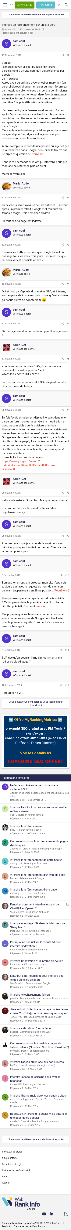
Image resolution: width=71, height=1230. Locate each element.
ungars (14, 949)
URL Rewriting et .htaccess (33, 863)
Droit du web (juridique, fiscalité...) (37, 1065)
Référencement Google (29, 830)
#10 (67, 575)
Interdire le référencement (26, 826)
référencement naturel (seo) (18, 33)
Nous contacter (10, 1158)
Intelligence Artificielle (37, 912)
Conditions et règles (12, 1164)
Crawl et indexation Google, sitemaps (42, 848)
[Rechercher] (66, 4)
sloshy (13, 863)
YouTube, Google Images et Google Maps (39, 1017)
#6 (67, 358)
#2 (67, 197)
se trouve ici (35, 154)
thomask (15, 1050)
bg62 (12, 830)
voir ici (40, 606)
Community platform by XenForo (33, 1223)
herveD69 (15, 964)
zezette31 (15, 848)
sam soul (10, 29)
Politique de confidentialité (16, 1170)
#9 (67, 536)
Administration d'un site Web (35, 1032)
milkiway (14, 893)
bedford (14, 1065)
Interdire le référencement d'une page (33, 889)
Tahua (13, 1017)
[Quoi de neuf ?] (58, 4)
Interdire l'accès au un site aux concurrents (37, 1062)
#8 (67, 492)
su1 (12, 815)
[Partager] (62, 55)
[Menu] (5, 5)
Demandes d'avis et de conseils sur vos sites (44, 998)
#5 (67, 323)
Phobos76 (15, 931)
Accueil (6, 1182)
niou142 (14, 1121)
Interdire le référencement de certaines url (36, 860)
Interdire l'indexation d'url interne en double (36, 961)
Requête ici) (62, 590)
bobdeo (14, 878)
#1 (67, 55)
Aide (4, 1176)
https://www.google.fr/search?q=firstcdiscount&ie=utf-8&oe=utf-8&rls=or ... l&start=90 (30, 465)
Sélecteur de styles (12, 1151)
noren (13, 1099)
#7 (67, 410)
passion (14, 998)
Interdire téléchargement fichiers (30, 994)
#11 (67, 650)
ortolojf (14, 793)
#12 (67, 685)
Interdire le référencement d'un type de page (37, 875)
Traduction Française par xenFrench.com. (23, 1226)
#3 (67, 244)
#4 (67, 284)
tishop (13, 1084)
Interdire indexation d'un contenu (30, 1028)
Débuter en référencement (30, 815)
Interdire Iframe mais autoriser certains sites (38, 1095)
